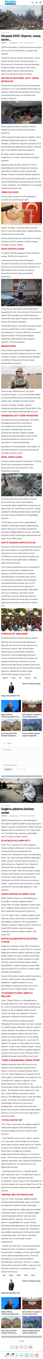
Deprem (5, 678)
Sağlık (11, 1275)
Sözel (33, 1275)
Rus (20, 678)
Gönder (8, 769)
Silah (26, 1275)
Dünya (13, 678)
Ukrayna (27, 678)
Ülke (35, 678)
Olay (4, 1275)
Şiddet (19, 1275)
